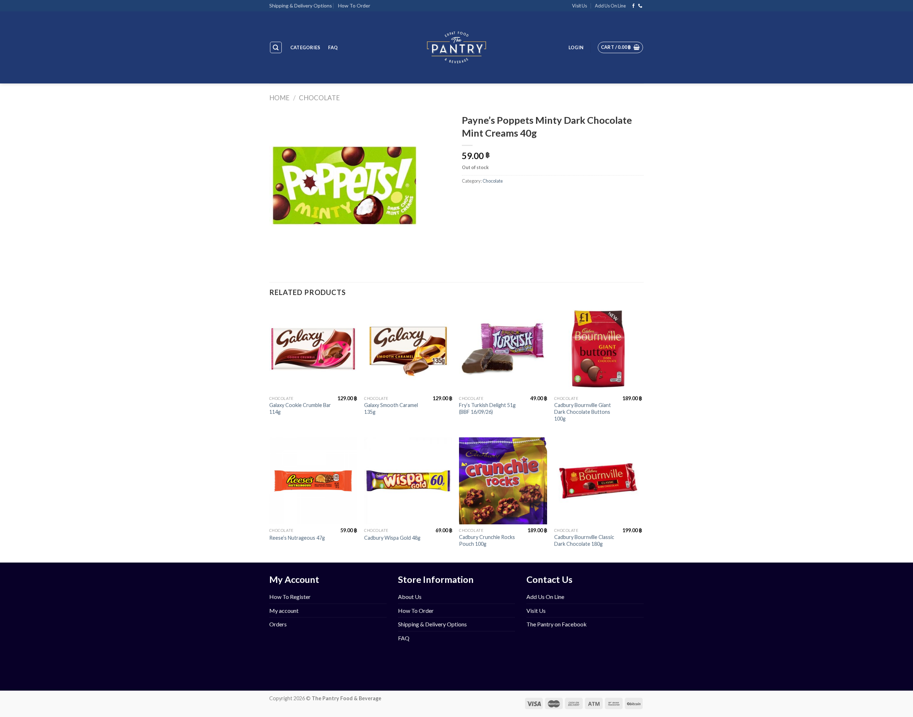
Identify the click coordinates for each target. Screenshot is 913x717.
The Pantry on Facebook (556, 624)
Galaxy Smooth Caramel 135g (391, 408)
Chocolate (319, 98)
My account (284, 610)
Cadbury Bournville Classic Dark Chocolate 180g (584, 540)
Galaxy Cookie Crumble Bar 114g (300, 408)
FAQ (333, 47)
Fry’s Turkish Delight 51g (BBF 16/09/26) (487, 408)
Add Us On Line (610, 6)
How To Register (290, 596)
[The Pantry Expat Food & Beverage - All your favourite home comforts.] (457, 47)
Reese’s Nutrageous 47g (297, 538)
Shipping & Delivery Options (300, 5)
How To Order (354, 5)
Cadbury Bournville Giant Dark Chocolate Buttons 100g (582, 411)
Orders (278, 624)
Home (279, 98)
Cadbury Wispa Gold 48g (392, 538)
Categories (305, 47)
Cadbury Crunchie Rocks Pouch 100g (487, 540)
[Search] (276, 47)
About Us (410, 596)
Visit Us (579, 6)
